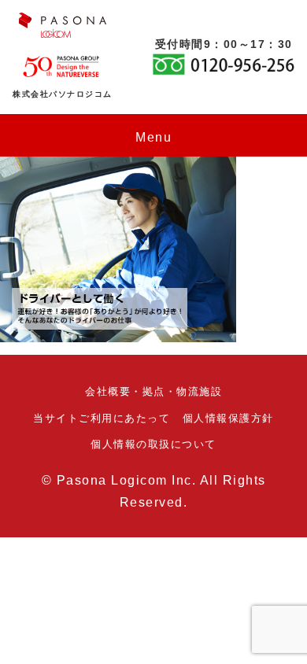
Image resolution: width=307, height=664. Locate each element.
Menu (153, 137)
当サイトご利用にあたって (101, 418)
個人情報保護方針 (228, 418)
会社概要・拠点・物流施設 (153, 391)
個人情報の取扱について (153, 444)
